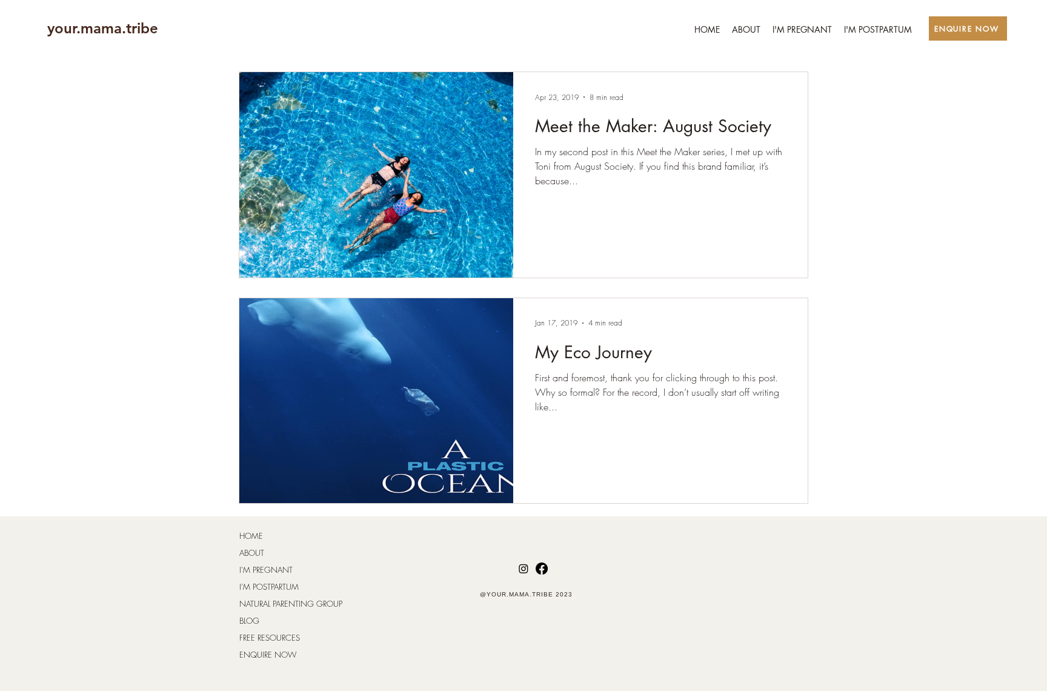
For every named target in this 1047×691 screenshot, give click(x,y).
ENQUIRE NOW (267, 654)
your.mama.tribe (102, 28)
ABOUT (251, 552)
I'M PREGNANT (266, 569)
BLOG (249, 620)
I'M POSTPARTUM (269, 586)
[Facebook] (542, 568)
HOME (251, 535)
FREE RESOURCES (269, 637)
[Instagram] (523, 568)
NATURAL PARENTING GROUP (290, 603)
